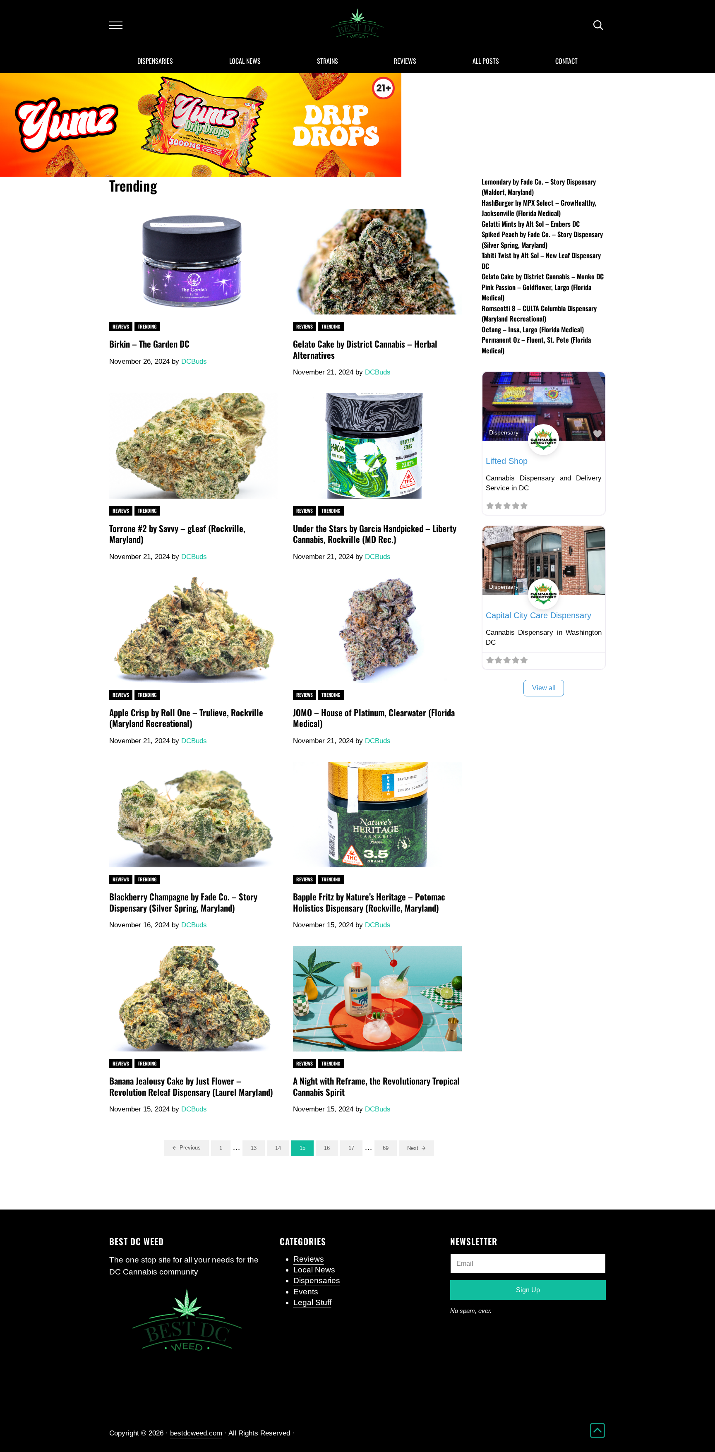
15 (307, 1149)
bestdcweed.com (196, 1433)
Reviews (121, 326)
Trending (147, 326)
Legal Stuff (312, 1302)
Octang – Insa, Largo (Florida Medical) (533, 329)
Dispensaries (316, 1280)
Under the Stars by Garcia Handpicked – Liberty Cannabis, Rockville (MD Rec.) (374, 534)
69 (390, 1149)
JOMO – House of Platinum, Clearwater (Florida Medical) (374, 718)
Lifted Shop (507, 461)
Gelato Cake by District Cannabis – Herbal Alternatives (365, 349)
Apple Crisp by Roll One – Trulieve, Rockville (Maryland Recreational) (186, 718)
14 (282, 1149)
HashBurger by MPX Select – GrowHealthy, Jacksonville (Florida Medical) (539, 207)
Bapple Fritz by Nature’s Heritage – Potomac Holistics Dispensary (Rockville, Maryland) (369, 902)
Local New (312, 1269)
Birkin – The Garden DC (149, 343)
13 (258, 1149)
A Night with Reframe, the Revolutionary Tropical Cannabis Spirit (376, 1086)
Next (412, 1148)
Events (305, 1291)
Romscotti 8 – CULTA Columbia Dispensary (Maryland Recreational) (539, 313)
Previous (190, 1148)
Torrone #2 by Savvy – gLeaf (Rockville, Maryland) (177, 534)
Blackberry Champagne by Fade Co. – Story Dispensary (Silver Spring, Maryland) (183, 902)
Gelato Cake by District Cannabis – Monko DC (543, 276)
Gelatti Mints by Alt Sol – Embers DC (531, 223)
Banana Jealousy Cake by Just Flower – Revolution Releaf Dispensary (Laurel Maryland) (191, 1086)
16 (331, 1149)
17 (355, 1149)
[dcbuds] (543, 449)
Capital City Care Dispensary (538, 615)
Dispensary (503, 432)
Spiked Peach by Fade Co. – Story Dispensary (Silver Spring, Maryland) (542, 239)
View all (544, 687)
